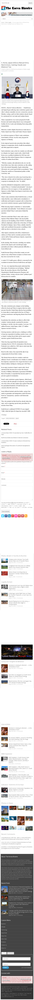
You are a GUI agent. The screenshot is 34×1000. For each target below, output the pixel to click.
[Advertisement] (17, 43)
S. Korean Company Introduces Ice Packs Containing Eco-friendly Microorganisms (16, 843)
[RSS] (25, 515)
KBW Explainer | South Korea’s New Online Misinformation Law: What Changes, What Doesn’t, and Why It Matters (19, 760)
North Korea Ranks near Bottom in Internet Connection (14, 437)
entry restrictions (10, 418)
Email (3, 472)
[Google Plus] (12, 515)
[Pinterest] (22, 515)
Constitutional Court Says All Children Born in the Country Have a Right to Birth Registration (21, 587)
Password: (4, 962)
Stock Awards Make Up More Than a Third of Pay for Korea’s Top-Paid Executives (21, 795)
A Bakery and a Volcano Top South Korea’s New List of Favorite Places (19, 560)
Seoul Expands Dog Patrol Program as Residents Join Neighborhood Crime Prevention (16, 847)
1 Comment (21, 779)
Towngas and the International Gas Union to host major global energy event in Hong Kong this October (21, 912)
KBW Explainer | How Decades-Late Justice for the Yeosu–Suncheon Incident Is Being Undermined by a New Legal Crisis (21, 776)
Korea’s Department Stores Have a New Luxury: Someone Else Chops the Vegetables (20, 745)
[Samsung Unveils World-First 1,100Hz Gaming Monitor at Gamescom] (5, 828)
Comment (3, 485)
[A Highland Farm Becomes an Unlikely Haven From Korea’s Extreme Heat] (4, 567)
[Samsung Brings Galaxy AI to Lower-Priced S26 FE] (13, 828)
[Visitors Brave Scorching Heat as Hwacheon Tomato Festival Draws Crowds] (4, 573)
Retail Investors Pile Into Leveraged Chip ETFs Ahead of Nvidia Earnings (20, 681)
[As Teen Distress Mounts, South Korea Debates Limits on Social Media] (13, 818)
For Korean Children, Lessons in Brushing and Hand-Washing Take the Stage (20, 738)
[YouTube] (19, 515)
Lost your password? (26, 967)
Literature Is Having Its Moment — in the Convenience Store (20, 666)
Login (4, 953)
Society (3, 71)
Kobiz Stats (4, 939)
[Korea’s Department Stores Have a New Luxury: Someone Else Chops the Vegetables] (4, 745)
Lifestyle (3, 927)
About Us (3, 948)
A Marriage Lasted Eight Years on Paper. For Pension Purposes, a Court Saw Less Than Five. (20, 595)
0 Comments (20, 562)
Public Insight (8, 22)
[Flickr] (16, 515)
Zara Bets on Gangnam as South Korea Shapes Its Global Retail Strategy (20, 675)
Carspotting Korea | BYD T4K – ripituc (10, 837)
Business (3, 924)
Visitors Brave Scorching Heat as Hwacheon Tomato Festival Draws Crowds (18, 573)
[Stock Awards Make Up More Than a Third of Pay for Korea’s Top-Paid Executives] (4, 796)
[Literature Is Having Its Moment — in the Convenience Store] (4, 668)
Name (3, 466)
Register (10, 953)
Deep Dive (3, 936)
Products (3, 942)
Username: (5, 956)
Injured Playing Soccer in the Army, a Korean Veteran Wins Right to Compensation (19, 602)
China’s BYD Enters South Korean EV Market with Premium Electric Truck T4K (16, 838)
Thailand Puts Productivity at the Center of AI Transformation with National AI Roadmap (21, 904)
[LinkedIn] (9, 515)
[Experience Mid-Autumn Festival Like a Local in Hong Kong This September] (13, 808)
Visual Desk (4, 933)
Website (3, 479)
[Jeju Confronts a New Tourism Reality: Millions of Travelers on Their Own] (5, 819)
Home (2, 22)
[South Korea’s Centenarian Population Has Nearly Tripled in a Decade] (4, 789)
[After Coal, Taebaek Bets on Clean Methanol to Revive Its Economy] (29, 828)
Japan (17, 418)
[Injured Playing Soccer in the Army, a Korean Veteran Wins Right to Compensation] (4, 602)
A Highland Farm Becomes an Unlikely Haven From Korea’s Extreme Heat (19, 566)
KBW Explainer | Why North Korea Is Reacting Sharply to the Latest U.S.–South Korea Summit (20, 768)
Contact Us (4, 945)
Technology (4, 930)
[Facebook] (6, 515)
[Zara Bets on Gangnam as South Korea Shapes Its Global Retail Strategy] (4, 676)
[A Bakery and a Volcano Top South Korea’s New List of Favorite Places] (4, 561)
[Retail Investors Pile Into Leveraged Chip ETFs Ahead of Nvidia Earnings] (4, 682)
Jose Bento (4, 847)
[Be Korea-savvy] (17, 8)
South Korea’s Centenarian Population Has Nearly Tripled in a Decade (21, 789)
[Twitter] (2, 515)
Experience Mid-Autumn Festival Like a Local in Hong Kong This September (19, 897)
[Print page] (17, 74)
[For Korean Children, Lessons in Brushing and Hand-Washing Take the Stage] (4, 739)
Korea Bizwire (18, 69)
